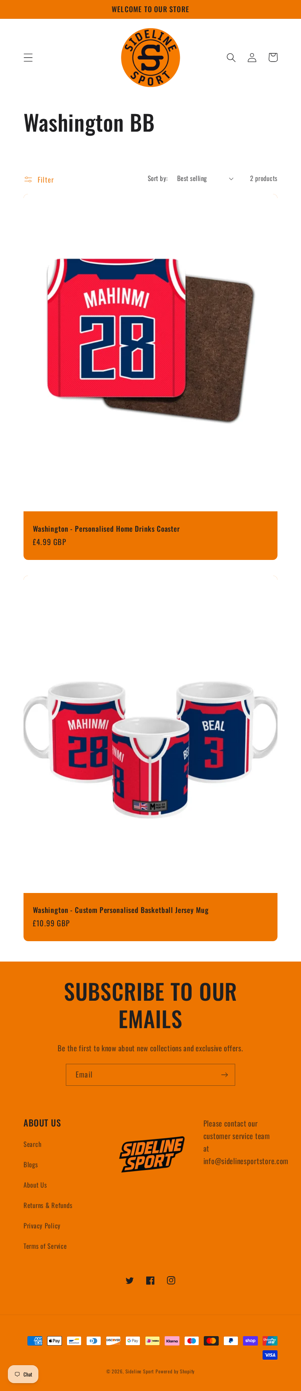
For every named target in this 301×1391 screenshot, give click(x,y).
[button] (28, 57)
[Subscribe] (224, 1075)
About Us (35, 1185)
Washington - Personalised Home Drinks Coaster (106, 528)
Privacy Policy (42, 1225)
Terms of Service (45, 1246)
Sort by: (158, 178)
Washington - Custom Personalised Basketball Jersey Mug (121, 910)
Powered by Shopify (175, 1371)
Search (32, 1144)
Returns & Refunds (48, 1205)
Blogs (31, 1164)
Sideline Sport (139, 1371)
